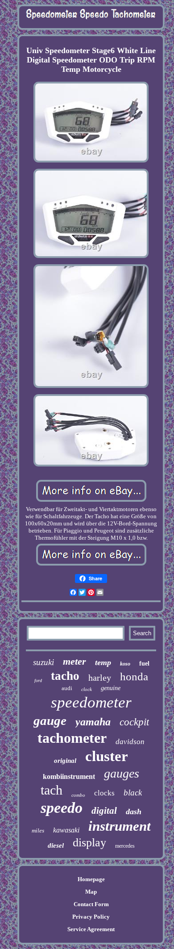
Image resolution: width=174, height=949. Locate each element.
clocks (104, 793)
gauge (49, 720)
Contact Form (91, 904)
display (89, 842)
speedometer (91, 702)
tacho (65, 676)
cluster (106, 756)
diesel (56, 845)
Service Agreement (91, 929)
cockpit (134, 722)
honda (134, 676)
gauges (121, 773)
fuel (144, 663)
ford (38, 680)
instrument (119, 826)
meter (74, 661)
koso (125, 664)
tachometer (72, 738)
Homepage (91, 879)
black (133, 792)
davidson (130, 741)
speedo (62, 807)
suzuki (43, 662)
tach (51, 790)
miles (38, 830)
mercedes (125, 846)
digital (104, 810)
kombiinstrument (69, 776)
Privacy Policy (91, 916)
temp (103, 662)
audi (67, 688)
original (65, 760)
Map (91, 891)
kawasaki (66, 830)
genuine (110, 688)
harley (99, 678)
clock (86, 689)
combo (78, 795)
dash (133, 811)
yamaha (93, 722)
